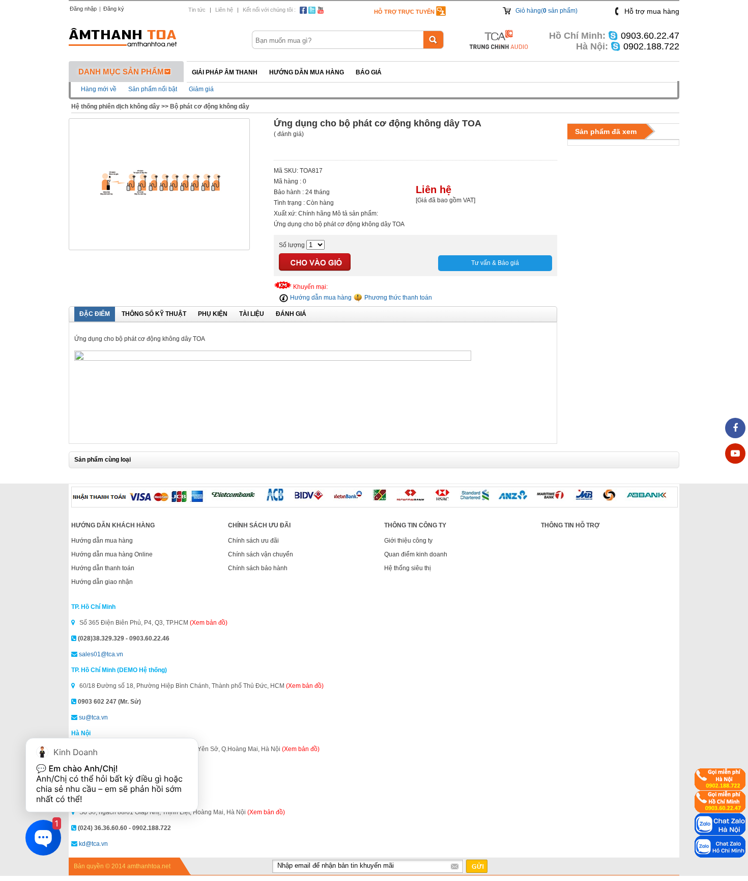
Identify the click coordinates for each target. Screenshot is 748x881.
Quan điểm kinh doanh (415, 554)
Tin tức (197, 10)
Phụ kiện (212, 313)
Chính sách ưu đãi (253, 540)
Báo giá (369, 72)
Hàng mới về (99, 89)
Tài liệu (251, 313)
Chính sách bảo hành (257, 568)
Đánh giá (291, 313)
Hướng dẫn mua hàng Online (112, 554)
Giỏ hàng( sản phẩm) (546, 10)
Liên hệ (224, 10)
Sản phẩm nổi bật (152, 89)
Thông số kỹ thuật (154, 313)
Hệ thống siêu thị (407, 568)
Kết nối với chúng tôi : (269, 10)
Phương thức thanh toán (397, 297)
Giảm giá (201, 89)
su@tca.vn (93, 717)
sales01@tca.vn (101, 654)
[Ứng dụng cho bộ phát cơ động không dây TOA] (159, 245)
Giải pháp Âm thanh (224, 72)
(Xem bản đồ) (208, 622)
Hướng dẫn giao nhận (102, 581)
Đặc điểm (94, 313)
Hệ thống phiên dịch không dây (115, 106)
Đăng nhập (83, 9)
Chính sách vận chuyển (260, 554)
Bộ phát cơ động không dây (209, 106)
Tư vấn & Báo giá (495, 262)
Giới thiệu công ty (408, 540)
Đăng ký (113, 9)
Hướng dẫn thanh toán (102, 568)
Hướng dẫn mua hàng (306, 72)
